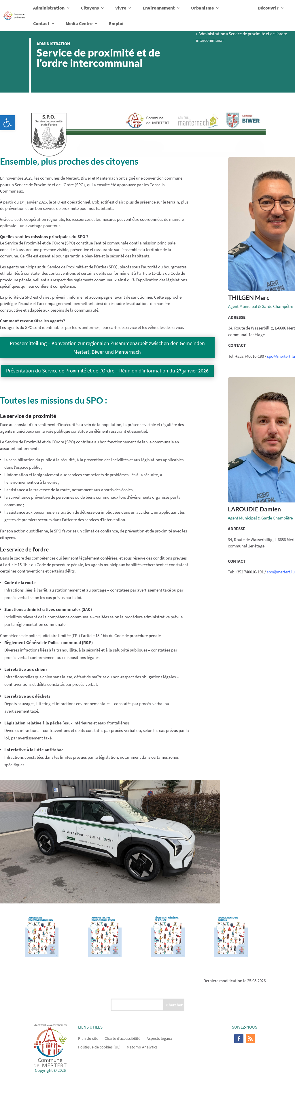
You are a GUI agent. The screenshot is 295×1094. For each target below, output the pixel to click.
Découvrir (268, 8)
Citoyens (90, 8)
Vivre (120, 8)
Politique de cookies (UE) (99, 1046)
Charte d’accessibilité (122, 1038)
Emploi (116, 23)
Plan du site (88, 1038)
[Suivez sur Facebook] (238, 1038)
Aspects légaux (159, 1038)
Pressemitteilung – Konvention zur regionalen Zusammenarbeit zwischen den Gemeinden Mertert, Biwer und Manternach (107, 347)
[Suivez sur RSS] (250, 1038)
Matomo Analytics (142, 1046)
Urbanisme (202, 8)
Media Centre (79, 23)
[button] (7, 122)
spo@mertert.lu (281, 356)
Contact (41, 23)
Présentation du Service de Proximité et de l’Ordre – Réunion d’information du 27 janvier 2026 (107, 370)
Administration (49, 8)
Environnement (159, 8)
